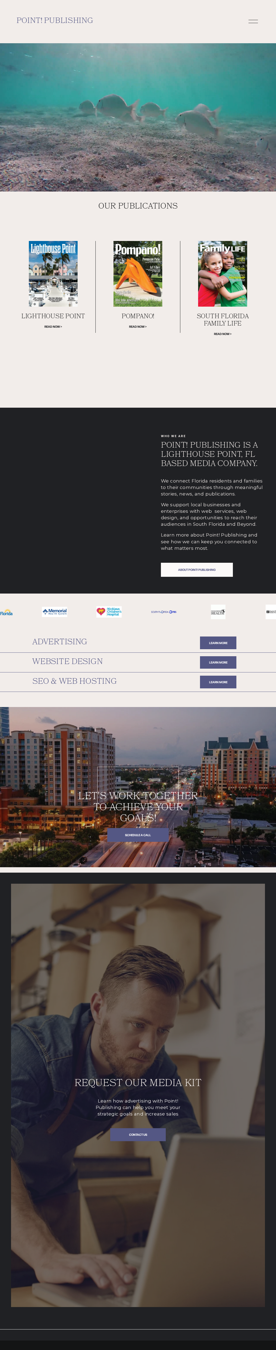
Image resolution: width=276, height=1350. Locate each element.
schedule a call (138, 835)
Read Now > (53, 326)
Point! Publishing (54, 21)
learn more (218, 643)
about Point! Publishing (197, 570)
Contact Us (138, 1135)
